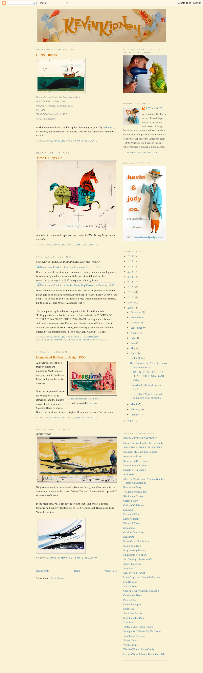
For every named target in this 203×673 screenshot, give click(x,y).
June (133, 343)
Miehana (93, 402)
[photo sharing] (92, 394)
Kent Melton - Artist (134, 572)
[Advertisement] (59, 595)
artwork (59, 340)
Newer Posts (42, 570)
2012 (130, 287)
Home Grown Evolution (136, 541)
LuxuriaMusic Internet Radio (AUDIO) (144, 654)
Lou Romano (130, 582)
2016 (130, 266)
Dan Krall (128, 509)
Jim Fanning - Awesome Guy (138, 559)
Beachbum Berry (132, 487)
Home (77, 570)
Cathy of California (133, 505)
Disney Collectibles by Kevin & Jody (143, 443)
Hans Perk (128, 536)
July (133, 338)
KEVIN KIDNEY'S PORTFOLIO (140, 438)
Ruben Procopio (132, 604)
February (136, 409)
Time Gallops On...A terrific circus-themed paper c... (148, 365)
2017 (130, 261)
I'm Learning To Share (135, 554)
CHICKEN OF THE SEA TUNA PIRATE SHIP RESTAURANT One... (147, 375)
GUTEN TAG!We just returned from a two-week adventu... (146, 396)
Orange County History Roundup (141, 590)
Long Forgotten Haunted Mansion (141, 577)
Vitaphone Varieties (134, 636)
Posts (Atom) (57, 578)
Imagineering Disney (134, 550)
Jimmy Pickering (132, 564)
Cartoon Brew (130, 500)
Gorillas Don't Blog (133, 532)
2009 (130, 302)
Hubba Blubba (46, 54)
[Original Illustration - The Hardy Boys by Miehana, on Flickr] (86, 483)
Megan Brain (130, 586)
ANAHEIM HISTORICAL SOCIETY (142, 447)
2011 (130, 292)
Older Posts (111, 570)
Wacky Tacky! (131, 640)
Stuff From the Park (133, 618)
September (137, 327)
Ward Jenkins (130, 644)
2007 (130, 421)
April (134, 353)
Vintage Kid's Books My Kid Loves (142, 631)
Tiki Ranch (129, 622)
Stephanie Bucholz (133, 613)
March (134, 404)
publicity (89, 340)
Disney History (131, 518)
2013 (130, 282)
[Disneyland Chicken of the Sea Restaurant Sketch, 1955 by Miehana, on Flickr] (68, 267)
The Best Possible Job (135, 491)
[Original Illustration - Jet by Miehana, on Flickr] (61, 552)
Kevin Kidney (154, 108)
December (136, 312)
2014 (130, 277)
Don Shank (129, 527)
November (136, 317)
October (135, 322)
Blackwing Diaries (133, 496)
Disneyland (74, 340)
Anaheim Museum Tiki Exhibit (140, 451)
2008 (130, 307)
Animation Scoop (132, 456)
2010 (130, 297)
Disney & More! (132, 523)
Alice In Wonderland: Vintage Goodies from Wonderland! (144, 481)
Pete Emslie (129, 600)
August (135, 333)
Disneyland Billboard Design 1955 (61, 357)
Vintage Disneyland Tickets (138, 626)
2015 (130, 271)
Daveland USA (131, 514)
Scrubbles (128, 608)
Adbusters (128, 474)
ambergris (108, 127)
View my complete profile (140, 152)
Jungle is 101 (130, 568)
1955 (49, 340)
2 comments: (90, 245)
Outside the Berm (132, 595)
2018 (130, 256)
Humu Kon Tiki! (132, 546)
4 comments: (90, 417)
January (135, 414)
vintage (102, 340)
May (133, 348)
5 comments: (90, 141)
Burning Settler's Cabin (135, 461)
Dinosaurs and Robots (135, 465)
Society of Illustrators (134, 469)
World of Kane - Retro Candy (138, 649)
